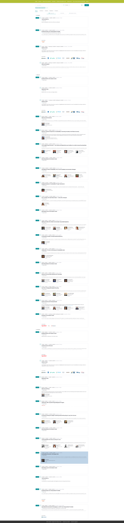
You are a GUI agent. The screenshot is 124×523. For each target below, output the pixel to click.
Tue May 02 (46, 10)
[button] (66, 5)
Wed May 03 (51, 10)
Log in (87, 5)
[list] (81, 5)
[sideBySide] (83, 5)
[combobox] (48, 5)
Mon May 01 (41, 10)
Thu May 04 (56, 10)
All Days (36, 10)
